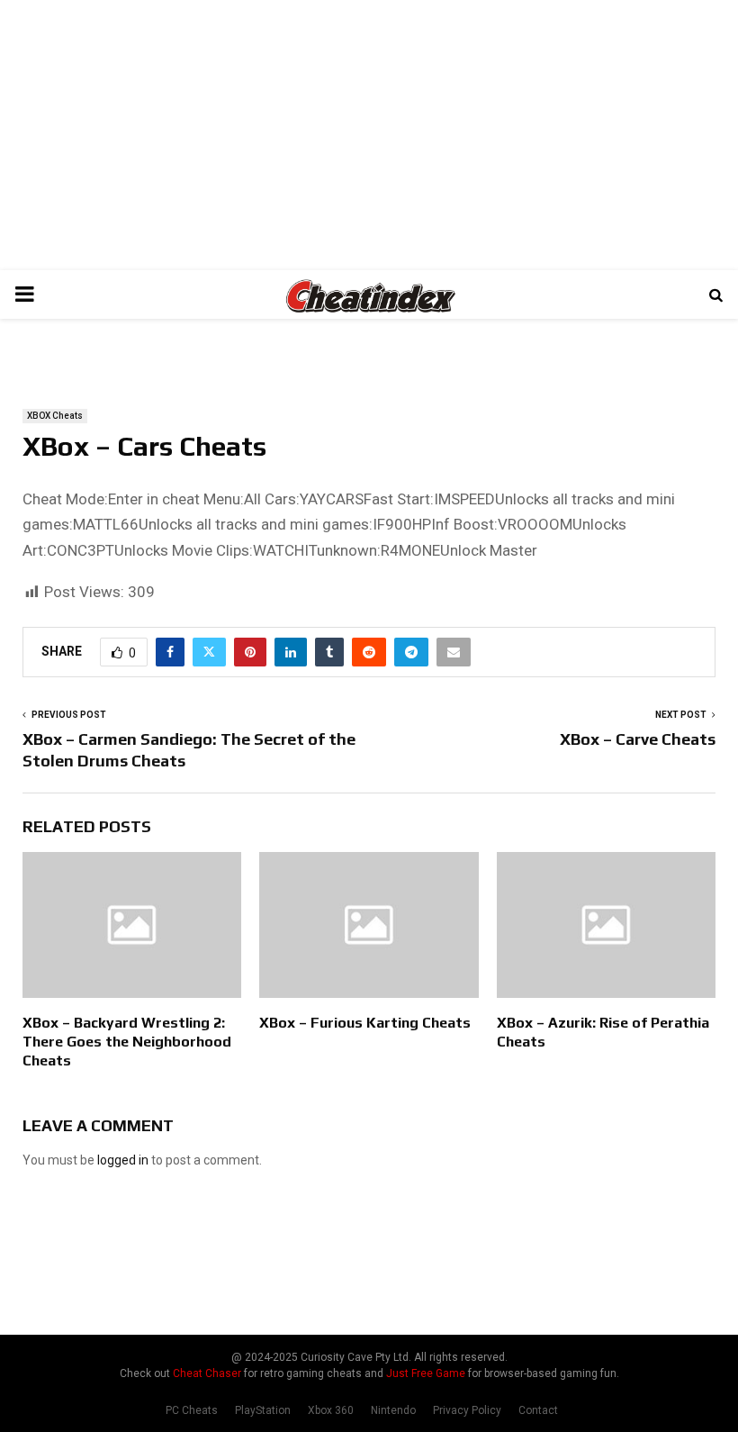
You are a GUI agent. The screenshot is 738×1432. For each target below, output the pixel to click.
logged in (122, 1160)
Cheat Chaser (207, 1373)
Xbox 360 (331, 1410)
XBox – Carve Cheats (638, 739)
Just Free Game (425, 1373)
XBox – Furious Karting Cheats (365, 1022)
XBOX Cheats (55, 416)
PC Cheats (192, 1410)
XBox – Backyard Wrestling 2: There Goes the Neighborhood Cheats (126, 1041)
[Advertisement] (369, 135)
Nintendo (393, 1410)
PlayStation (263, 1410)
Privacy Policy (467, 1410)
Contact (538, 1410)
